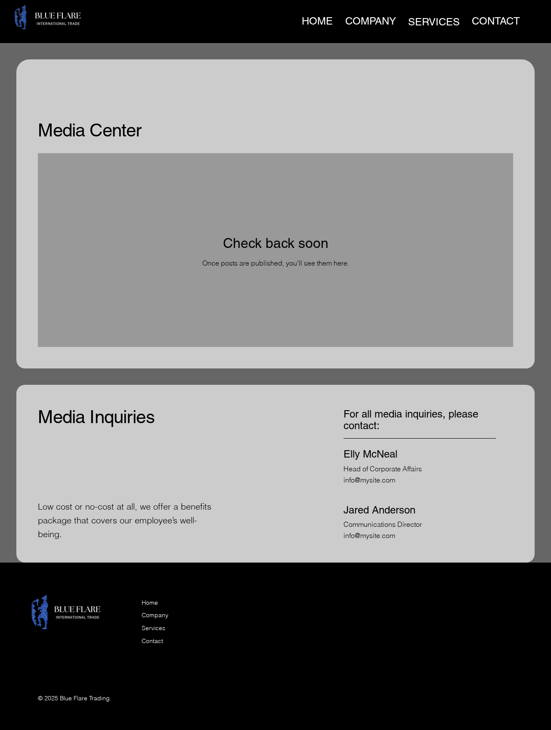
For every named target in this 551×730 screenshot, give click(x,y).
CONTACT (496, 21)
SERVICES (434, 22)
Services (153, 628)
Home (150, 602)
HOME (317, 21)
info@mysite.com (369, 480)
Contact (152, 641)
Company (155, 615)
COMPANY (370, 21)
